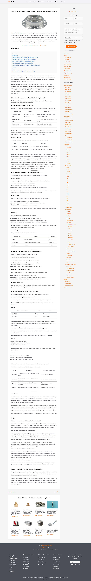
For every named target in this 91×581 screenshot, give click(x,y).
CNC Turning (68, 105)
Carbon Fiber (69, 173)
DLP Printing (68, 100)
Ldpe (68, 176)
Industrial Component (71, 224)
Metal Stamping (67, 66)
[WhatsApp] (79, 564)
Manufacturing (41, 1)
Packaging (69, 257)
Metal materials (67, 64)
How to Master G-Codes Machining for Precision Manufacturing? (28, 511)
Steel (68, 152)
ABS (68, 167)
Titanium (68, 154)
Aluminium (69, 147)
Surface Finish (68, 207)
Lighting (69, 233)
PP (67, 196)
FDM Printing (68, 89)
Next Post (57, 491)
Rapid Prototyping (31, 1)
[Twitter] (73, 564)
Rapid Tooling (68, 117)
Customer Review (69, 285)
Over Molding (68, 135)
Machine (70, 235)
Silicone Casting (67, 77)
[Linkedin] (71, 564)
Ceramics (69, 163)
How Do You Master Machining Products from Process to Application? (52, 530)
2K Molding (69, 137)
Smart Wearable (70, 259)
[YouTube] (76, 564)
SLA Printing (68, 91)
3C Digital (69, 218)
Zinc (67, 156)
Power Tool (70, 239)
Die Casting (66, 59)
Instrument (70, 230)
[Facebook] (72, 564)
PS (67, 198)
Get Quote (12, 571)
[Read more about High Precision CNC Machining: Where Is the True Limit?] (40, 504)
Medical (68, 215)
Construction (69, 248)
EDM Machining (68, 111)
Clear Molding (68, 133)
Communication (70, 220)
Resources (49, 1)
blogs (65, 55)
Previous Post (12, 491)
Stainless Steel (70, 149)
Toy (67, 262)
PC (67, 180)
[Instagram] (75, 564)
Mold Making (67, 68)
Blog (11, 569)
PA (67, 178)
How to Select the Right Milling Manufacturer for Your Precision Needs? (40, 531)
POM (68, 194)
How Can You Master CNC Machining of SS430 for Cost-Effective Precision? (28, 531)
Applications (68, 209)
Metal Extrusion (68, 129)
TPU (68, 205)
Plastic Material (68, 165)
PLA (67, 191)
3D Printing (66, 53)
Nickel (68, 161)
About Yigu (12, 555)
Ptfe (67, 200)
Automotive (69, 211)
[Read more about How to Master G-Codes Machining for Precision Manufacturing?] (28, 504)
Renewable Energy (72, 244)
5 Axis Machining (69, 109)
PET (68, 187)
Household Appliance (71, 251)
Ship (69, 242)
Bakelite (68, 171)
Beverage (70, 226)
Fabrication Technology (70, 264)
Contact (62, 1)
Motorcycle (70, 237)
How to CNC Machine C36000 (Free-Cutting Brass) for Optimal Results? (16, 512)
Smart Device (71, 246)
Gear (69, 228)
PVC (68, 202)
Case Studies (68, 283)
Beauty (68, 253)
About (56, 1)
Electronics (69, 222)
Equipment (67, 281)
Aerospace (69, 213)
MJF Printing (68, 98)
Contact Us (44, 547)
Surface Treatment (68, 79)
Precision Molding (69, 142)
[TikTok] (77, 564)
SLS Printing (68, 93)
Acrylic (68, 169)
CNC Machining (25, 45)
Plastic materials (67, 70)
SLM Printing (68, 96)
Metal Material (68, 145)
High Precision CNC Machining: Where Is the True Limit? (40, 511)
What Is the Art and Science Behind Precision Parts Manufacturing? (52, 511)
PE (67, 182)
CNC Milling (68, 107)
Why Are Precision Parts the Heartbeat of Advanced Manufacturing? (16, 531)
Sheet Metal (66, 75)
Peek (68, 185)
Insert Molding (70, 139)
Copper (68, 158)
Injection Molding (68, 61)
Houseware (69, 255)
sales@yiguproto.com (47, 545)
